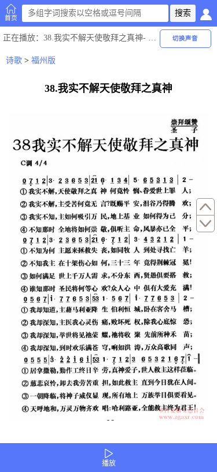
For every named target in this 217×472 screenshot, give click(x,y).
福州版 (43, 60)
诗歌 (14, 60)
